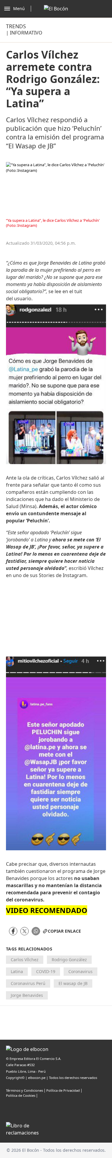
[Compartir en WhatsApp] (36, 931)
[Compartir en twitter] (24, 931)
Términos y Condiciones (24, 1090)
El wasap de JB (73, 983)
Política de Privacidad (63, 1090)
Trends (16, 26)
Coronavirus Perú (28, 983)
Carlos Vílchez (25, 959)
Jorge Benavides (27, 995)
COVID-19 (45, 971)
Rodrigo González (69, 959)
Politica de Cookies (20, 1095)
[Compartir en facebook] (13, 931)
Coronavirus (80, 971)
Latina (17, 971)
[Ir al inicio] (56, 8)
